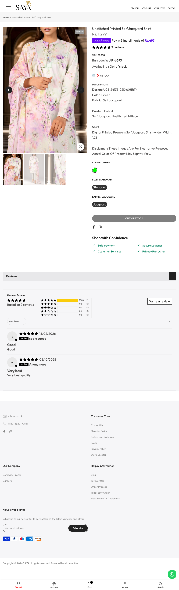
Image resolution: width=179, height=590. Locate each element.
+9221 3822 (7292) (18, 423)
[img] (29, 334)
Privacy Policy (98, 448)
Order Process (99, 486)
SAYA (26, 563)
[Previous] (8, 89)
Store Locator (98, 454)
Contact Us (97, 425)
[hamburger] (8, 7)
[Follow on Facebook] (93, 227)
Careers (7, 480)
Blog (93, 474)
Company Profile (12, 474)
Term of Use (97, 480)
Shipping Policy (99, 431)
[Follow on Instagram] (100, 227)
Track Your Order (100, 492)
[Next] (80, 89)
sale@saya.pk (15, 416)
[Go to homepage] (23, 9)
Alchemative (71, 563)
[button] (101, 47)
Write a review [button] (159, 301)
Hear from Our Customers (105, 498)
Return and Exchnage (102, 437)
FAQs (94, 442)
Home (6, 17)
